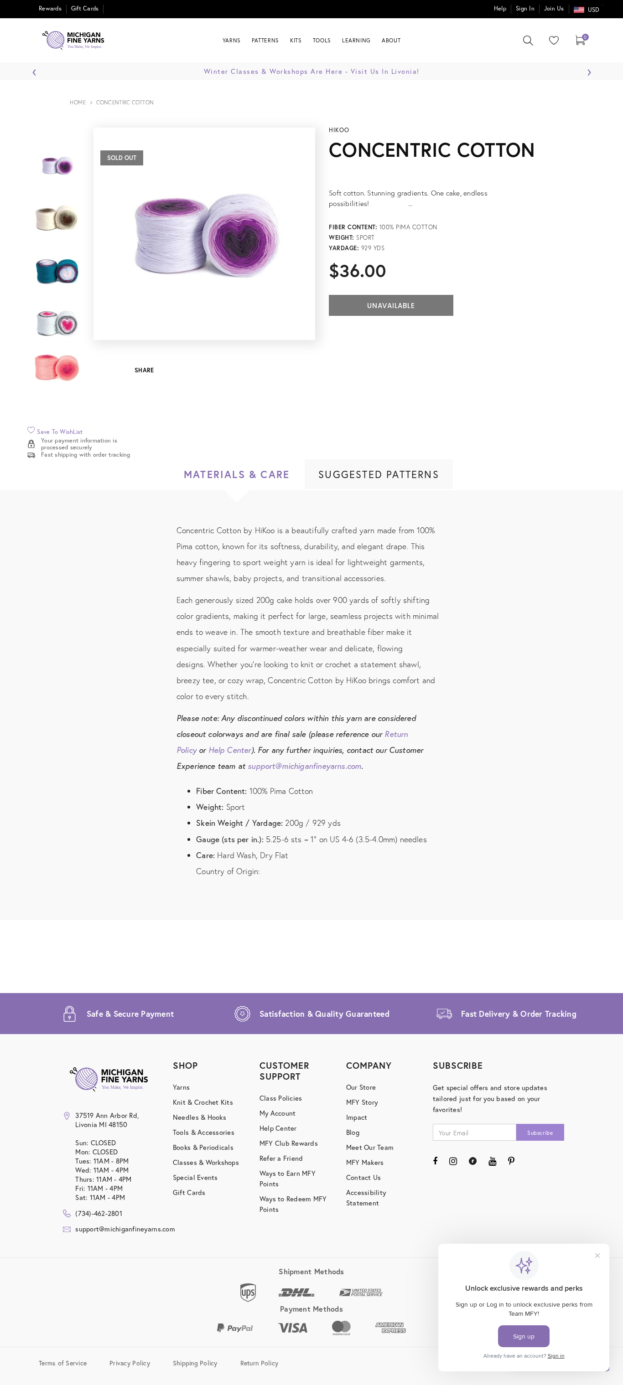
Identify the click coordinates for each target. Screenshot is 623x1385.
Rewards (50, 8)
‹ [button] (34, 70)
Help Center (229, 750)
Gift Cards (85, 8)
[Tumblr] (473, 1161)
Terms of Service (63, 1362)
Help (500, 8)
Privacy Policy (129, 1362)
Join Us (554, 8)
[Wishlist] (552, 40)
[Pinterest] (511, 1161)
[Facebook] (435, 1161)
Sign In (525, 8)
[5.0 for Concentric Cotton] (453, 171)
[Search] (528, 41)
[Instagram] (453, 1161)
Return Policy (259, 1362)
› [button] (589, 70)
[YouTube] (492, 1161)
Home (78, 102)
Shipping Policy (195, 1362)
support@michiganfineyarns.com (304, 766)
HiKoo (339, 130)
